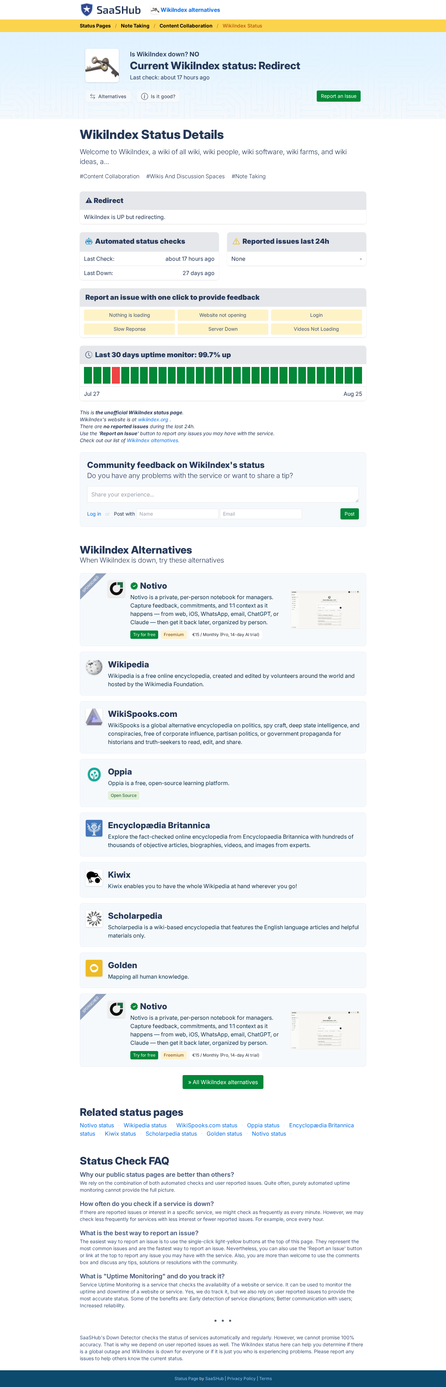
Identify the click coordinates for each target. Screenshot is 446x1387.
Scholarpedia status (171, 1133)
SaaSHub (214, 1378)
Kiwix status (120, 1133)
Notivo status (97, 1125)
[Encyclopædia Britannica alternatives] (94, 828)
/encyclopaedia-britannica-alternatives (136, 817)
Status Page (186, 1378)
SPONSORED (91, 584)
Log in (94, 514)
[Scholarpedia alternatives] (94, 918)
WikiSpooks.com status (206, 1125)
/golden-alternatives (112, 957)
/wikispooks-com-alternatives (125, 705)
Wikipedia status (145, 1125)
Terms (265, 1378)
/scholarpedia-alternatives (120, 907)
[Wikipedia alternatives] (94, 667)
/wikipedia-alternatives (115, 656)
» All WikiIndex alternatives (223, 1082)
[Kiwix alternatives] (94, 877)
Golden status (224, 1133)
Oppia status (263, 1125)
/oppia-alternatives (110, 763)
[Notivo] (116, 588)
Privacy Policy (241, 1378)
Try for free (144, 634)
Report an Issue (338, 96)
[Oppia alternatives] (94, 774)
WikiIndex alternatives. (153, 440)
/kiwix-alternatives (110, 866)
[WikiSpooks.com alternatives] (94, 716)
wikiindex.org (153, 419)
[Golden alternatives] (94, 968)
